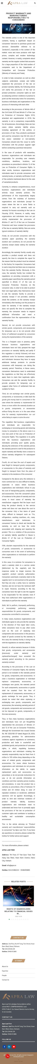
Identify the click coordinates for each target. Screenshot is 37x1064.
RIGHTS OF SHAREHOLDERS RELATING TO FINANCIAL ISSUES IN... (19, 911)
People (4, 975)
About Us (5, 966)
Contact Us (5, 980)
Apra (22, 1056)
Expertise (5, 971)
